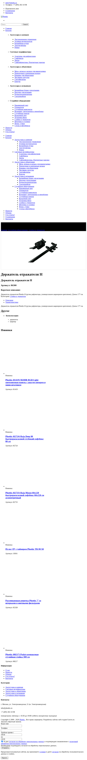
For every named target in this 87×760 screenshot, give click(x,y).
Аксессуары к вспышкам (24, 176)
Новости (8, 128)
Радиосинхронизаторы (23, 94)
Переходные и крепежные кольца (27, 73)
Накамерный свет (21, 105)
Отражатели (19, 107)
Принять (4, 758)
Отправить (5, 748)
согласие (55, 752)
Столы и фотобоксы (22, 126)
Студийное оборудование (24, 186)
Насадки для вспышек (23, 92)
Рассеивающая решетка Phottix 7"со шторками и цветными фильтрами (23, 601)
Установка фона (20, 117)
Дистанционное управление (25, 39)
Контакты (9, 13)
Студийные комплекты (23, 109)
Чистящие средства (21, 77)
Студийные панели (21, 113)
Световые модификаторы (24, 152)
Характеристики (11, 302)
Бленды (17, 81)
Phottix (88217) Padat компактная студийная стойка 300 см (22, 655)
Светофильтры (20, 79)
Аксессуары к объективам (24, 162)
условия (42, 752)
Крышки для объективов (24, 75)
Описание (9, 300)
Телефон (8, 5)
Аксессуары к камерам (23, 140)
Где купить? (10, 132)
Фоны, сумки (19, 124)
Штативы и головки (22, 122)
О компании (10, 11)
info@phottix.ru (11, 3)
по (2, 737)
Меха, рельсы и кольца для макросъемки (30, 71)
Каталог (8, 30)
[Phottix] (4, 17)
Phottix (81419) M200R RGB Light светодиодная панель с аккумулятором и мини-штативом (25, 382)
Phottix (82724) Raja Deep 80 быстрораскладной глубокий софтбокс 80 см (24, 439)
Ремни (16, 47)
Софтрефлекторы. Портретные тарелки (29, 62)
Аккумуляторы (20, 45)
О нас (7, 670)
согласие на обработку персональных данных (26, 741)
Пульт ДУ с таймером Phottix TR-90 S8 (24, 549)
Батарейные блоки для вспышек (26, 90)
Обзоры (8, 130)
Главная (8, 28)
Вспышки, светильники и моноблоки (29, 111)
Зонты (16, 60)
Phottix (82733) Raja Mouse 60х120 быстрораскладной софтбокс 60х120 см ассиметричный (24, 495)
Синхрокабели (20, 96)
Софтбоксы (18, 58)
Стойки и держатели (22, 119)
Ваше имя (4, 724)
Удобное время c (7, 732)
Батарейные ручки (21, 43)
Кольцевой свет (20, 115)
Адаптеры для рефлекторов (25, 56)
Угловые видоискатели (23, 41)
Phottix (22, 720)
